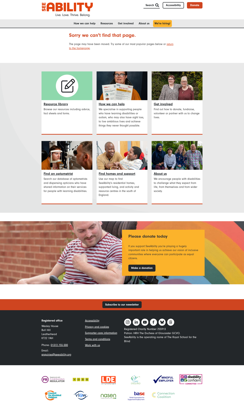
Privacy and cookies (97, 326)
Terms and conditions (97, 339)
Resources (107, 23)
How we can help (84, 23)
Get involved (126, 23)
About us (144, 23)
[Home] (67, 9)
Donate (194, 5)
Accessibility (173, 5)
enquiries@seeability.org (56, 354)
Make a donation (142, 268)
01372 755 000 (59, 345)
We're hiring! (162, 23)
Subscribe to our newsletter (122, 304)
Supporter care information (101, 333)
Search (150, 5)
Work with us (92, 345)
